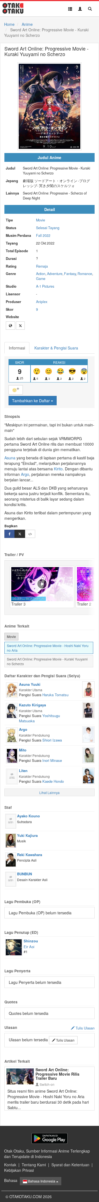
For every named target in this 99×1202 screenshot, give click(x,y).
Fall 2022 (43, 235)
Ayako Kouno (28, 815)
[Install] (49, 1138)
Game (40, 278)
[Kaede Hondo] (88, 775)
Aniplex (41, 301)
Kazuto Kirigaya (32, 704)
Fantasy (70, 273)
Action (40, 273)
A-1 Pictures (45, 286)
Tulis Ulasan (65, 1040)
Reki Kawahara (29, 854)
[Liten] (12, 776)
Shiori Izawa (52, 740)
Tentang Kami (34, 1164)
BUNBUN (24, 873)
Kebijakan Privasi (19, 1170)
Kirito (58, 468)
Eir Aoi (29, 946)
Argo (25, 474)
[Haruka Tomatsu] (88, 689)
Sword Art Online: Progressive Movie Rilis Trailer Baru (57, 1074)
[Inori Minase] (88, 754)
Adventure (54, 273)
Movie (40, 220)
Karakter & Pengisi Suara (56, 348)
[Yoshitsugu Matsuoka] (88, 709)
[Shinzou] (14, 947)
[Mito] (12, 755)
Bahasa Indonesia (41, 1181)
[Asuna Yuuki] (12, 689)
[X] (20, 325)
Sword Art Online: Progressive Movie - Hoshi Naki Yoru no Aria (48, 648)
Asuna (9, 457)
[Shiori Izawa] (88, 734)
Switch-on (46, 1084)
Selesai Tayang (47, 227)
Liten (23, 770)
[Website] (10, 325)
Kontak (10, 1164)
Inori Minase (52, 760)
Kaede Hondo (53, 781)
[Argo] (12, 734)
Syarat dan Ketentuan (70, 1164)
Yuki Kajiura (27, 835)
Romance (85, 273)
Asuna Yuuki (29, 684)
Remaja (42, 266)
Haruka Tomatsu (55, 694)
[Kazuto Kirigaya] (12, 710)
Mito (22, 750)
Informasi (17, 348)
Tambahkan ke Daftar (31, 400)
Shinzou (31, 940)
